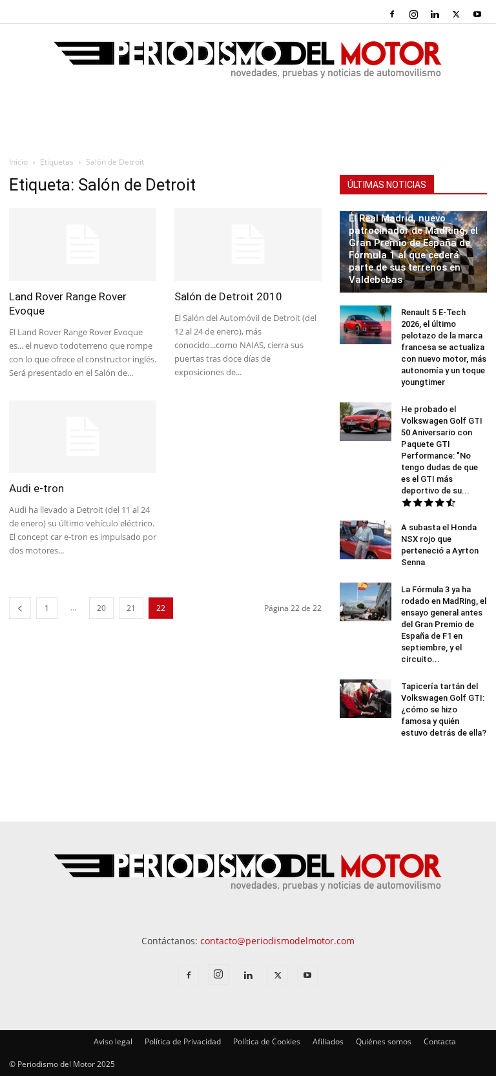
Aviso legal (113, 1041)
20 (101, 608)
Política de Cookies (266, 1041)
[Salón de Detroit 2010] (248, 244)
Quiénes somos (383, 1041)
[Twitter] (456, 14)
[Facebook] (392, 14)
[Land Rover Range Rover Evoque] (82, 244)
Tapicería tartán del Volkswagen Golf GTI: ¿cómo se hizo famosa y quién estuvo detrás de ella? (443, 709)
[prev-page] (20, 608)
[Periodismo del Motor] (248, 66)
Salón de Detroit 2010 (228, 296)
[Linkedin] (434, 14)
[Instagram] (413, 14)
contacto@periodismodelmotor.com (277, 941)
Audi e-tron (36, 488)
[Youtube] (477, 14)
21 (131, 608)
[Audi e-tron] (82, 436)
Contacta (440, 1041)
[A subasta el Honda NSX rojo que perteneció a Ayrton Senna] (365, 540)
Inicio (18, 161)
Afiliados (328, 1041)
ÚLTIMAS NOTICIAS (386, 185)
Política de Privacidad (183, 1041)
